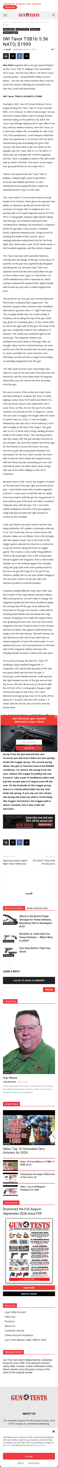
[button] (29, 720)
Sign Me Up (29, 748)
